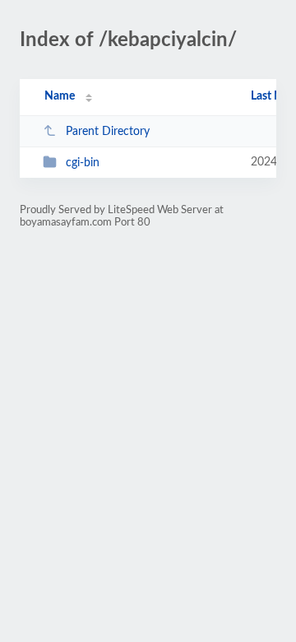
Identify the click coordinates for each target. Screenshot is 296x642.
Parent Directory (108, 131)
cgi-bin (82, 163)
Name (59, 96)
